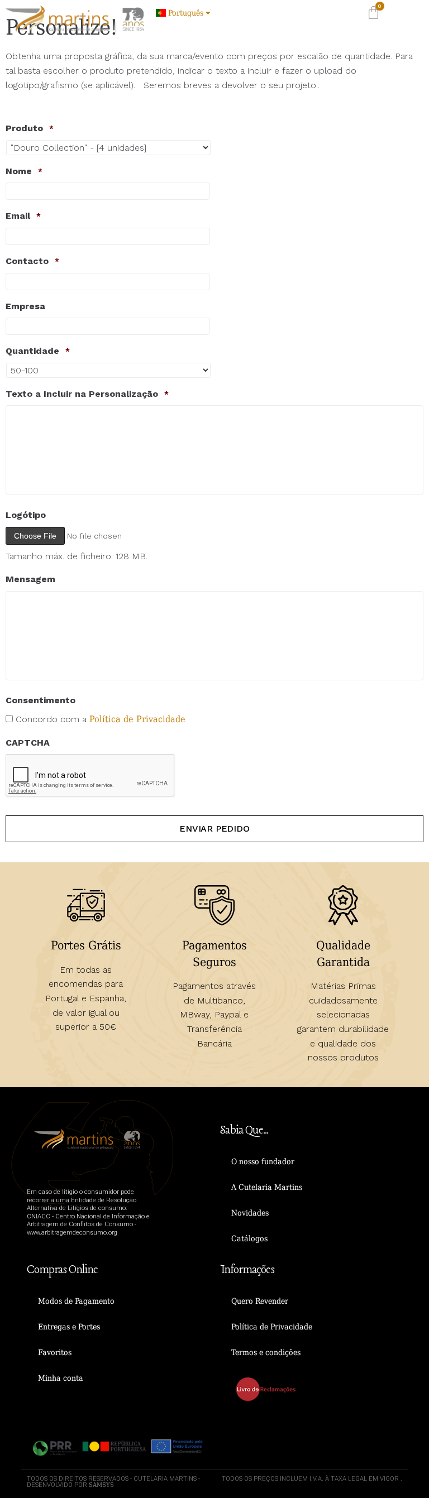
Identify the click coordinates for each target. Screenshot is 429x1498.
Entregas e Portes (69, 1326)
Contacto (32, 261)
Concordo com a (100, 719)
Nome (24, 171)
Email (23, 215)
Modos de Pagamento (76, 1301)
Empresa (25, 306)
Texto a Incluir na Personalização (87, 393)
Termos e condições (266, 1352)
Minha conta (60, 1378)
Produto (30, 128)
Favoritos (55, 1352)
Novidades (250, 1212)
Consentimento (40, 700)
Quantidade (38, 350)
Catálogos (249, 1238)
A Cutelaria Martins (266, 1187)
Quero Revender (259, 1301)
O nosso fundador (262, 1161)
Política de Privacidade (137, 719)
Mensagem (30, 579)
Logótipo (26, 515)
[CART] (373, 13)
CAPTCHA (28, 742)
